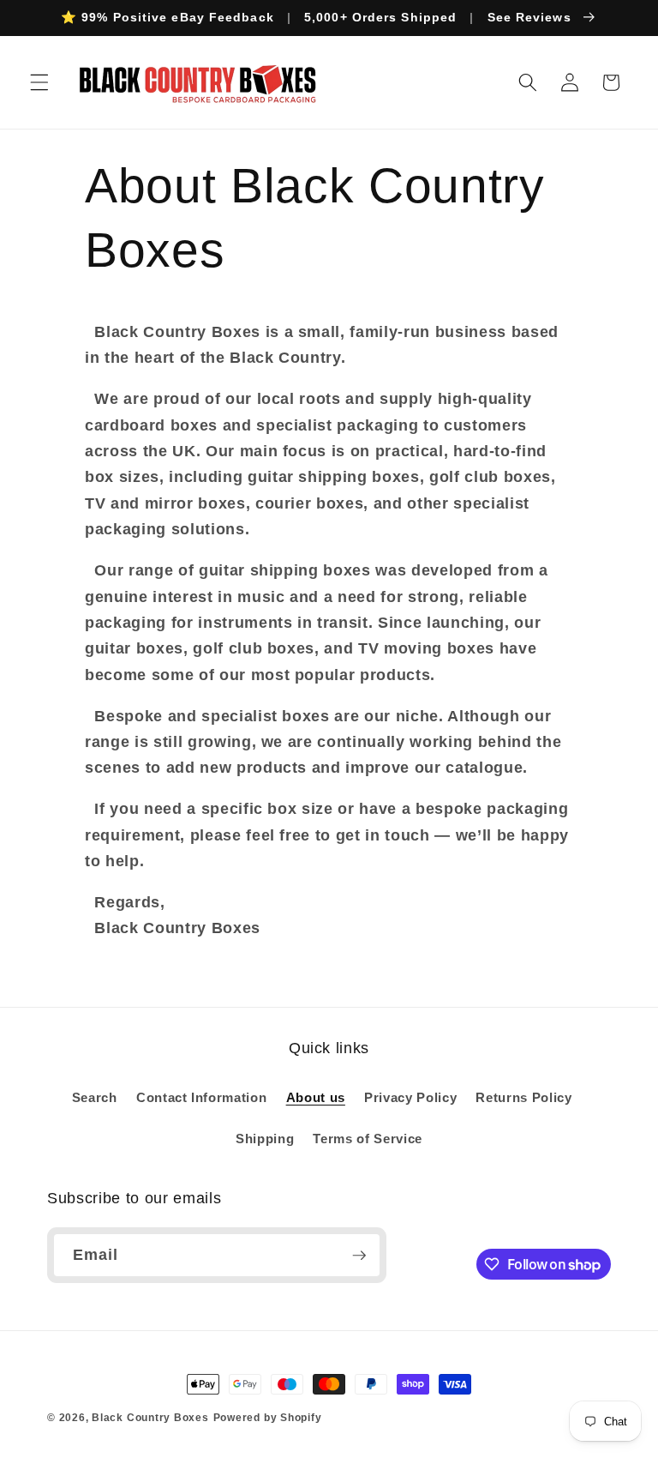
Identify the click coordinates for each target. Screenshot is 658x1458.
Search (94, 1097)
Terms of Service (367, 1138)
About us (315, 1097)
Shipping (265, 1138)
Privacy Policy (410, 1097)
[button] (39, 82)
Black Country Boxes (150, 1418)
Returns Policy (523, 1097)
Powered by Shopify (267, 1418)
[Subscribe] (359, 1255)
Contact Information (201, 1097)
